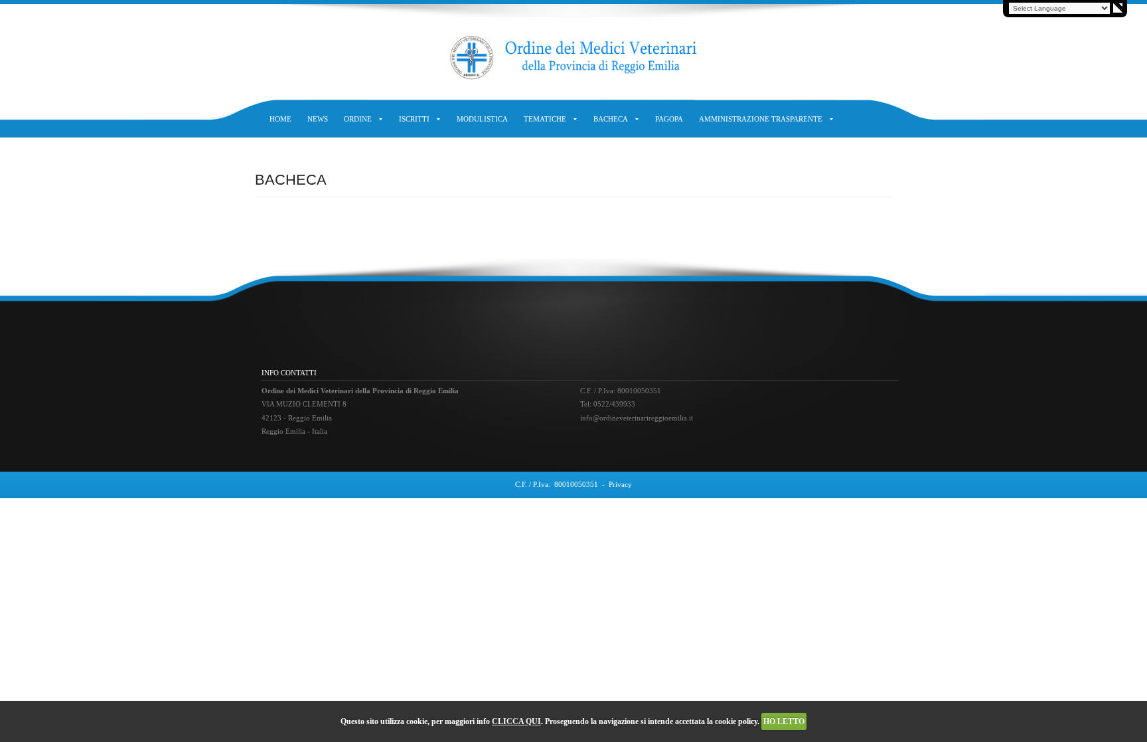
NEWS (317, 119)
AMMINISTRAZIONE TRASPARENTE (760, 119)
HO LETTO (783, 721)
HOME (280, 119)
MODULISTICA (482, 119)
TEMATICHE (545, 119)
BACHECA (610, 119)
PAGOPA (669, 119)
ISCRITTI (414, 119)
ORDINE (358, 119)
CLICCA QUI (516, 721)
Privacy (620, 484)
